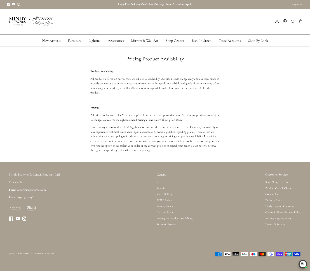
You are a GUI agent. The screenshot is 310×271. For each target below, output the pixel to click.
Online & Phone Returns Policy (283, 212)
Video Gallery (164, 194)
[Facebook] (8, 4)
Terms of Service (166, 224)
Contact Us (271, 194)
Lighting (94, 40)
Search (160, 182)
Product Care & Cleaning (279, 188)
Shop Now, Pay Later (277, 182)
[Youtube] (13, 4)
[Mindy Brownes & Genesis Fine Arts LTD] (30, 21)
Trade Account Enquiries (279, 206)
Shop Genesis (175, 40)
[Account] (276, 21)
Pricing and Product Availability (175, 218)
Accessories (116, 40)
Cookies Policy (165, 212)
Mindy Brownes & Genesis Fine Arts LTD (35, 253)
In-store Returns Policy (278, 218)
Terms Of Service (275, 224)
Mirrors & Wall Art (144, 40)
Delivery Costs (273, 200)
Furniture (74, 40)
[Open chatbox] (303, 264)
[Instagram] (18, 4)
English (295, 4)
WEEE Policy (164, 200)
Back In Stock (201, 40)
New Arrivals (51, 40)
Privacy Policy (165, 206)
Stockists (161, 188)
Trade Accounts (230, 40)
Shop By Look (258, 40)
